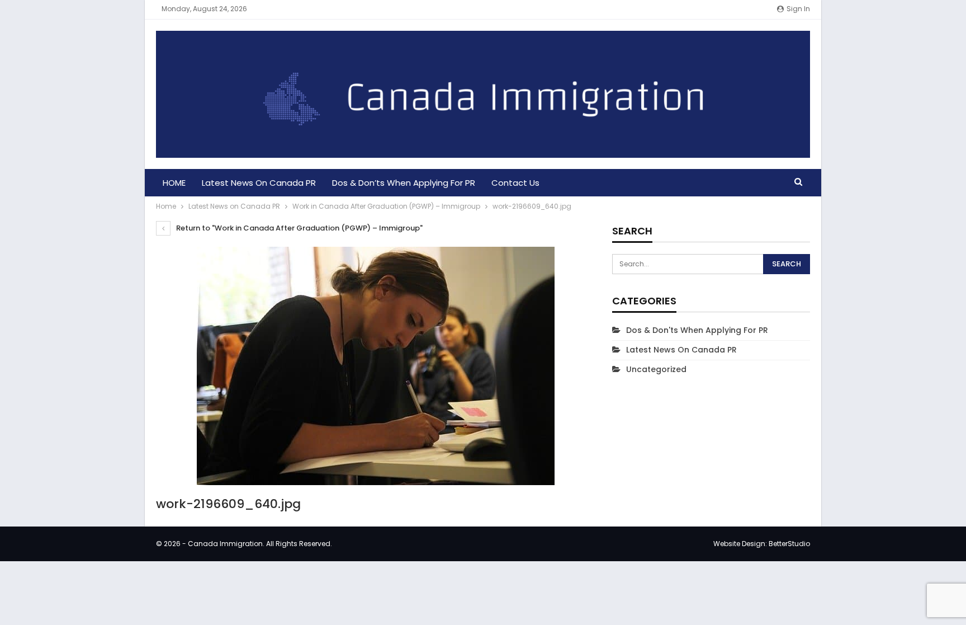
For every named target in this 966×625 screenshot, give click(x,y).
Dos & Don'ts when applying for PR (697, 330)
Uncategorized (656, 369)
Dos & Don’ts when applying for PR (403, 183)
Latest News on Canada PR (259, 183)
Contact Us (515, 183)
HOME (174, 183)
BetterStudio (789, 543)
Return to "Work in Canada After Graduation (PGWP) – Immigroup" (298, 228)
